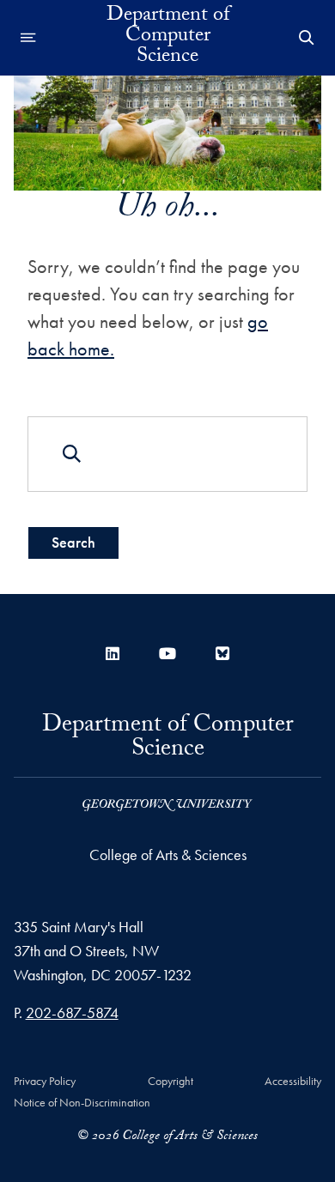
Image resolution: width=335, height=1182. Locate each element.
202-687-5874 (72, 1012)
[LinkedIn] (112, 654)
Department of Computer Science (168, 38)
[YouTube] (167, 654)
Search (73, 542)
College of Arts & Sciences (168, 854)
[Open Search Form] (306, 37)
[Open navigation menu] (28, 37)
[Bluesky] (222, 654)
